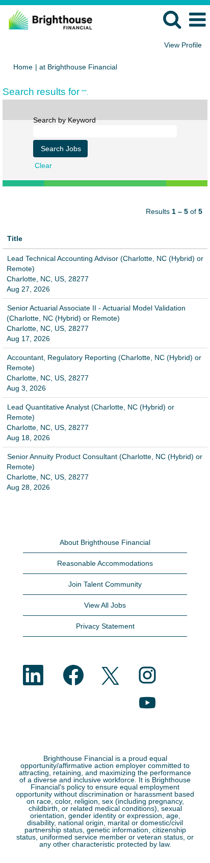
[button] (197, 19)
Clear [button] (43, 165)
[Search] (172, 19)
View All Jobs (105, 605)
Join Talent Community (105, 584)
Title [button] (14, 238)
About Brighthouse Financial (105, 542)
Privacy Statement (105, 626)
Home (23, 67)
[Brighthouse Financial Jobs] (46, 19)
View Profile (183, 45)
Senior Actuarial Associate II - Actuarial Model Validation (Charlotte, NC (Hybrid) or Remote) (96, 313)
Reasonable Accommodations (105, 563)
